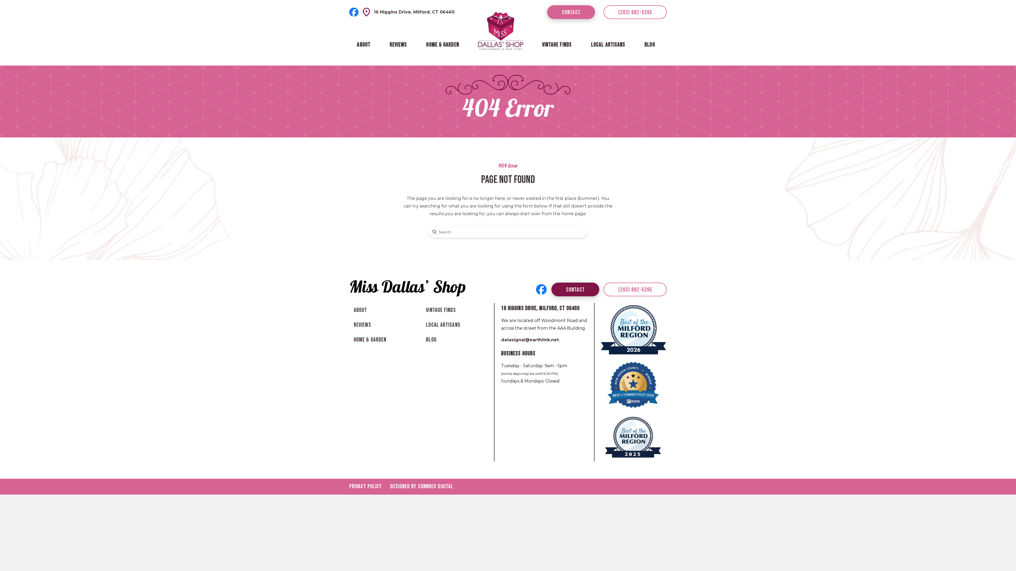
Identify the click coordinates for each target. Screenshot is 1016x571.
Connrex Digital (435, 486)
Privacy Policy (365, 486)
